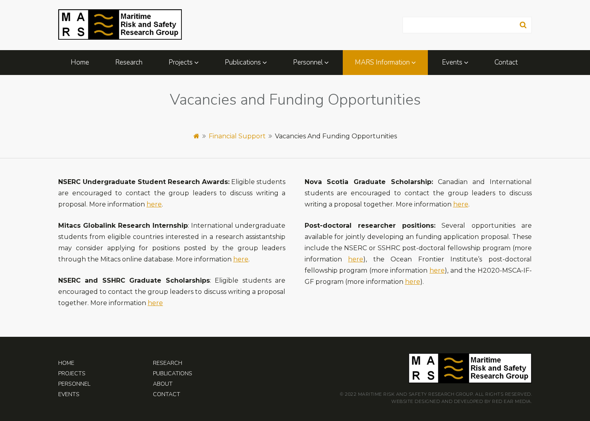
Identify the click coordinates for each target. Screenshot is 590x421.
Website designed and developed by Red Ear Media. (461, 401)
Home (80, 62)
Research (128, 62)
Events (452, 62)
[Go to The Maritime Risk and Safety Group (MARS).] (196, 136)
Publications (243, 62)
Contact (506, 62)
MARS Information (382, 62)
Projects (181, 62)
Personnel (308, 62)
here (154, 204)
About (163, 384)
